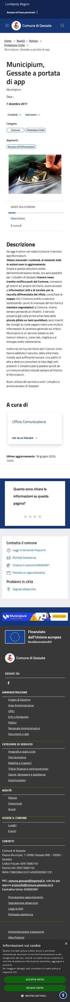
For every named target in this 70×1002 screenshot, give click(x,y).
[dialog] (35, 971)
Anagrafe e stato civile (22, 751)
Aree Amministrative (21, 705)
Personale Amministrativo (24, 728)
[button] (35, 996)
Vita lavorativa (17, 757)
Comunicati (15, 803)
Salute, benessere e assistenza (27, 774)
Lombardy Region (17, 4)
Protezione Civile (14, 45)
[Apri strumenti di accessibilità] (63, 995)
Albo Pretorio (16, 937)
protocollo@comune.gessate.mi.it (32, 885)
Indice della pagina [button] (23, 207)
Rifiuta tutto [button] (34, 987)
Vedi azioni (31, 115)
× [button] (66, 943)
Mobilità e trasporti (20, 763)
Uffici (11, 711)
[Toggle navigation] (7, 25)
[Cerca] (62, 25)
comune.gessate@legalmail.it (26, 881)
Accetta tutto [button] (35, 979)
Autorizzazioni (17, 780)
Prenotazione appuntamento (25, 897)
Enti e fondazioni (18, 717)
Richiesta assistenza (20, 914)
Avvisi (12, 809)
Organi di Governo (19, 699)
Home (7, 41)
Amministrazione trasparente (26, 932)
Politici (12, 722)
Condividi (13, 115)
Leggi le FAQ (15, 908)
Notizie (33, 41)
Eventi (12, 831)
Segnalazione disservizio (23, 903)
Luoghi (12, 825)
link (15, 972)
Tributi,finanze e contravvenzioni (28, 769)
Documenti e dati (18, 734)
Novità (21, 41)
